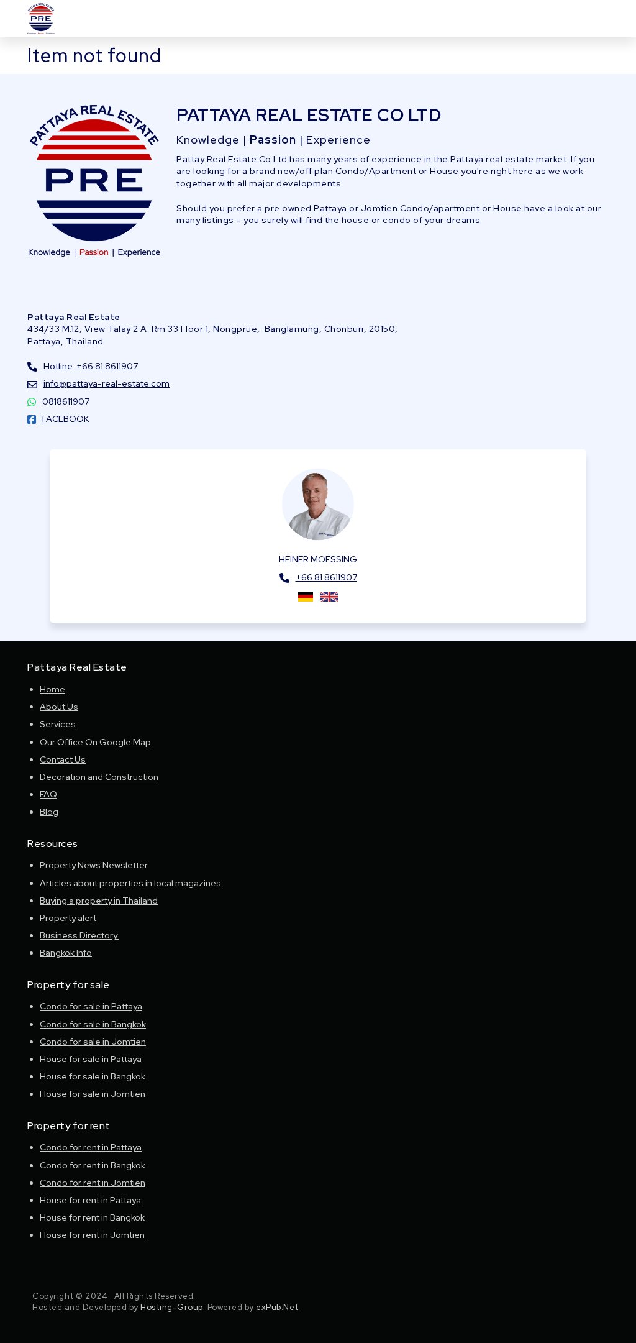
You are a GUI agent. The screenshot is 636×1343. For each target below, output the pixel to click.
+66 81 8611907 (326, 577)
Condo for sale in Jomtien (93, 1041)
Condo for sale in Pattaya (91, 1006)
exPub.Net (277, 1307)
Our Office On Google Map (95, 742)
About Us (59, 706)
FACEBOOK (65, 418)
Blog (49, 811)
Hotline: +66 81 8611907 (90, 366)
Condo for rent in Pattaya (91, 1147)
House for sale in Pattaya (91, 1059)
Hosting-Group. (172, 1307)
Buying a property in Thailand (99, 900)
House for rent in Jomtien (92, 1234)
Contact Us (63, 759)
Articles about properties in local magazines (130, 883)
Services (58, 724)
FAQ (48, 794)
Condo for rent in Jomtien (92, 1182)
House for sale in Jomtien (92, 1093)
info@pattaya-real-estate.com (106, 383)
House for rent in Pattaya (90, 1200)
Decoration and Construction (99, 776)
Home (52, 689)
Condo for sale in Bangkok (93, 1024)
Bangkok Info (66, 952)
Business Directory (79, 935)
